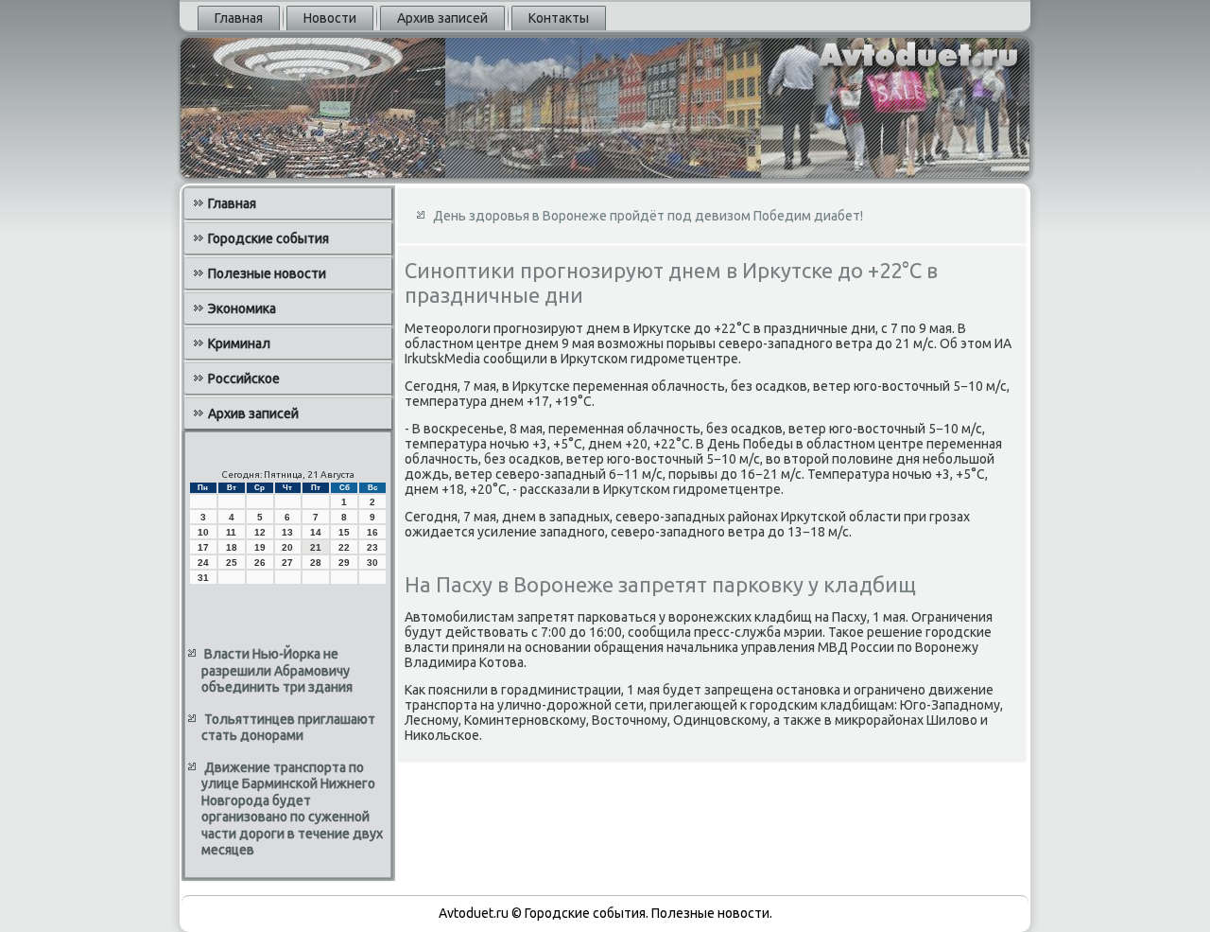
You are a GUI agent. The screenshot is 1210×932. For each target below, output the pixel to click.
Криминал (239, 343)
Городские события (268, 238)
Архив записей (442, 18)
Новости (329, 18)
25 (231, 562)
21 (315, 547)
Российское (244, 378)
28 (315, 562)
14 (315, 532)
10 (203, 532)
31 (203, 577)
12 (260, 532)
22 (344, 547)
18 (231, 547)
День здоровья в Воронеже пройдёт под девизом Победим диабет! (648, 215)
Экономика (242, 308)
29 (344, 562)
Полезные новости (267, 273)
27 (287, 562)
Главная (239, 18)
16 (372, 532)
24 (203, 562)
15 (344, 532)
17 (203, 547)
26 (260, 562)
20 (287, 547)
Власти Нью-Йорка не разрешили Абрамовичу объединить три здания (277, 670)
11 (231, 532)
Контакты (558, 18)
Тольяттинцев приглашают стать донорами (288, 728)
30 (372, 562)
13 (287, 532)
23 (372, 547)
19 (260, 547)
